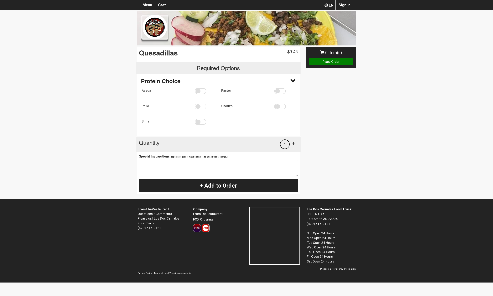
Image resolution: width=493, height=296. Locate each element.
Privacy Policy (145, 273)
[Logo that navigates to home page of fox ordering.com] (205, 228)
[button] (205, 91)
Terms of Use (161, 273)
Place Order (331, 62)
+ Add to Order (218, 185)
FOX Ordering (203, 219)
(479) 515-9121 (149, 228)
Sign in (344, 5)
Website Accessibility (180, 273)
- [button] (276, 143)
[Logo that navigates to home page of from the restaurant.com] (197, 228)
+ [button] (293, 143)
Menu (147, 5)
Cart (162, 5)
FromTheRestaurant (208, 214)
